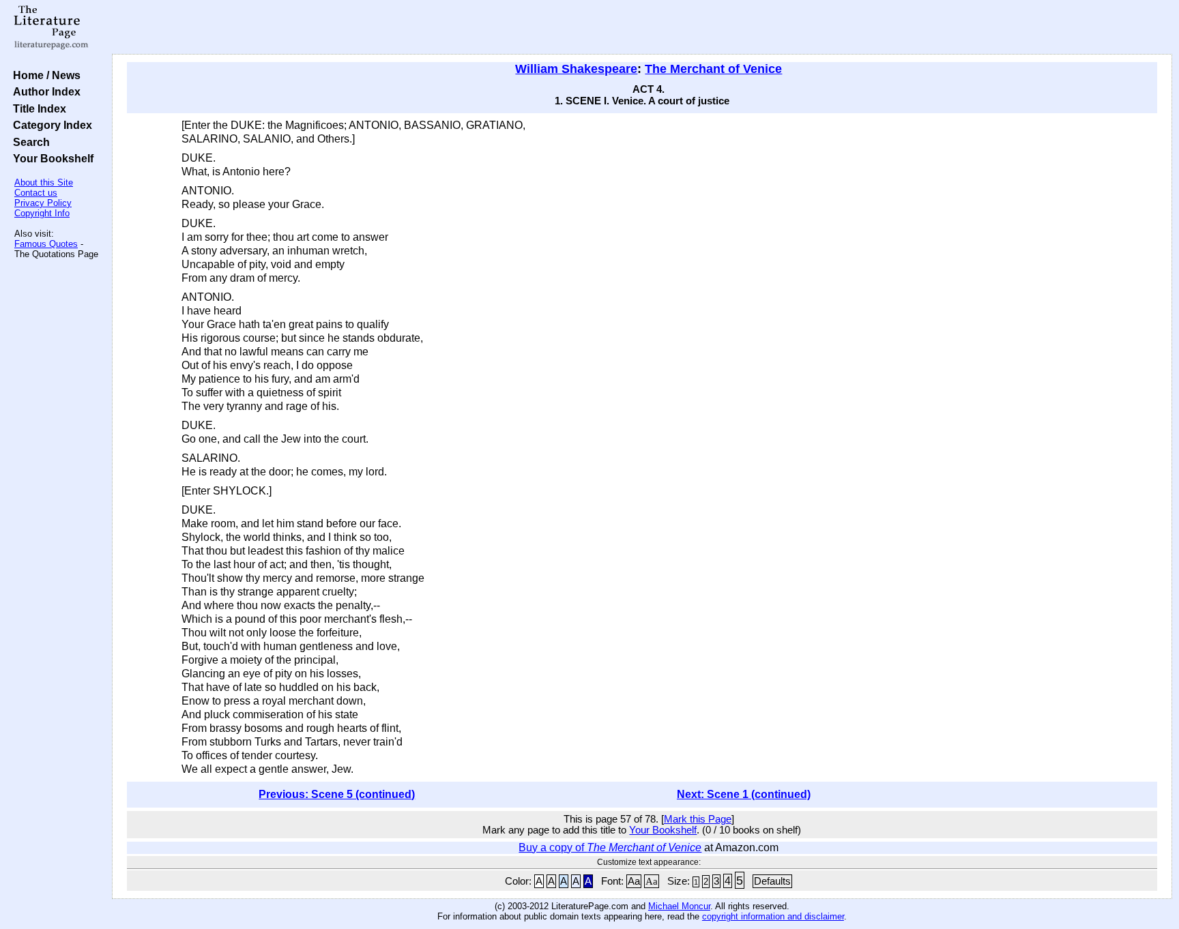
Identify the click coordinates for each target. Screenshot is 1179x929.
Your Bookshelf (50, 158)
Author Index (44, 91)
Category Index (50, 125)
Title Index (37, 108)
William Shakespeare (576, 69)
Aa (634, 881)
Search (29, 142)
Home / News (44, 75)
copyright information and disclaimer (773, 916)
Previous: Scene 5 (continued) (337, 794)
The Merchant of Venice (713, 69)
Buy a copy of (610, 847)
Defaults (772, 881)
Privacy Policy (43, 203)
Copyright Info (42, 213)
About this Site (43, 182)
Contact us (35, 193)
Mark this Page (697, 819)
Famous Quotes (46, 244)
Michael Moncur (679, 906)
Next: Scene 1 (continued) (744, 794)
